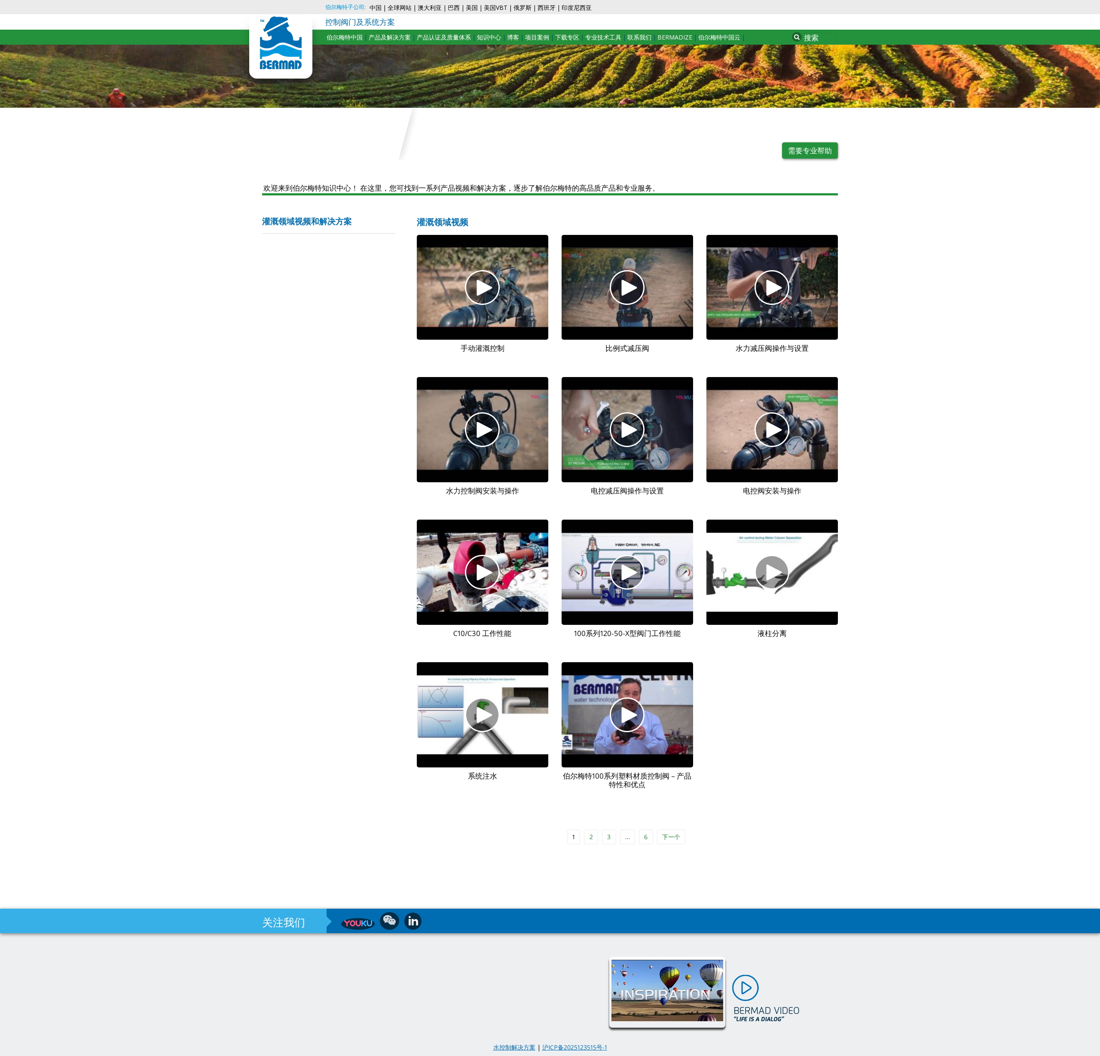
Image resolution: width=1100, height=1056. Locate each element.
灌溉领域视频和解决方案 (307, 222)
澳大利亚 (430, 7)
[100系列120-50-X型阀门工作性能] (627, 572)
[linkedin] (413, 921)
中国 (376, 7)
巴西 (454, 7)
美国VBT (495, 7)
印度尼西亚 (577, 7)
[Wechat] (389, 921)
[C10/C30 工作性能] (482, 572)
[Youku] (358, 924)
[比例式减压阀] (627, 287)
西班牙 (547, 7)
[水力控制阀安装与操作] (482, 429)
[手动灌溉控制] (482, 287)
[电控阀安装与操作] (772, 429)
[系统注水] (482, 714)
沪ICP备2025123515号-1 (574, 1047)
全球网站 (400, 7)
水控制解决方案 (514, 1047)
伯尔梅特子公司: (345, 7)
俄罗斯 (522, 7)
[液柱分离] (772, 572)
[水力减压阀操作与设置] (772, 287)
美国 (472, 7)
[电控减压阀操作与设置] (627, 429)
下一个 (671, 837)
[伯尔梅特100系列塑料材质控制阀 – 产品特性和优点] (627, 714)
